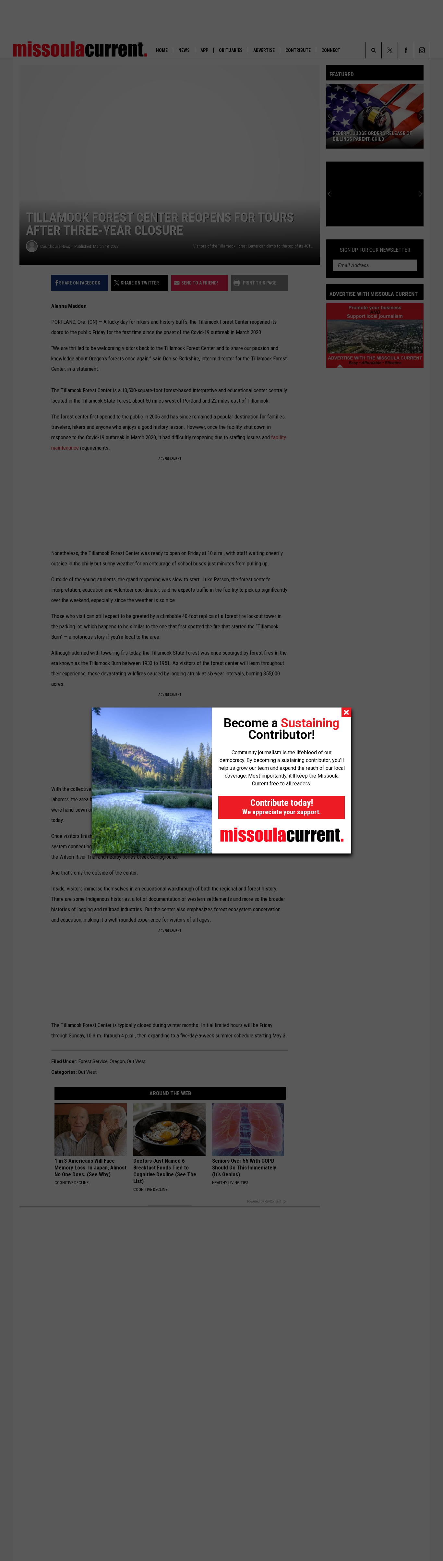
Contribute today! (281, 806)
